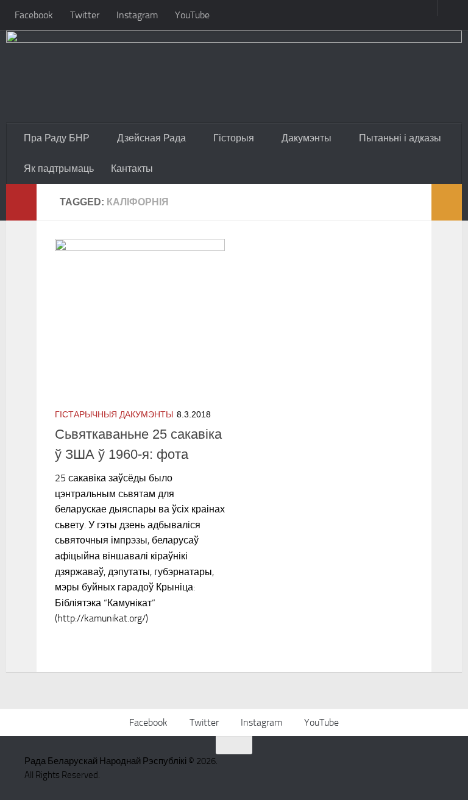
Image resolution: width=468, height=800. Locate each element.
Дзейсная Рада (151, 138)
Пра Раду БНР (57, 138)
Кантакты (132, 168)
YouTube (192, 15)
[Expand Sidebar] (21, 202)
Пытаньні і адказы (400, 138)
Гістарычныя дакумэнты (114, 414)
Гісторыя (233, 138)
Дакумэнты (307, 138)
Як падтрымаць (59, 168)
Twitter (84, 15)
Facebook (34, 15)
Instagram (137, 15)
